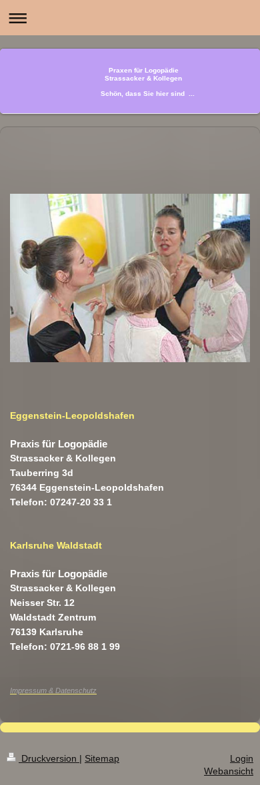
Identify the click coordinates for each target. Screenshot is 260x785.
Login (241, 758)
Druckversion (49, 758)
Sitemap (102, 758)
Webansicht (228, 771)
